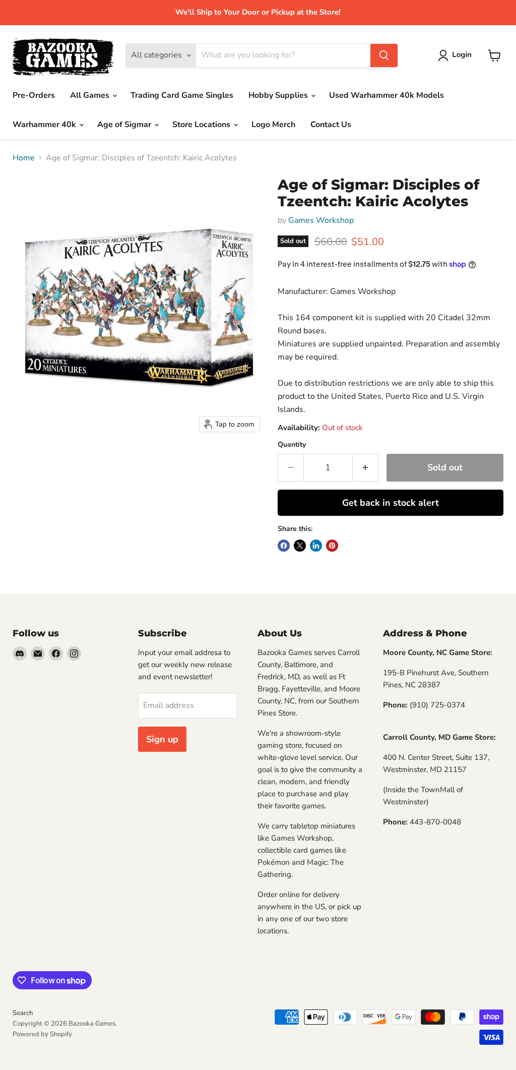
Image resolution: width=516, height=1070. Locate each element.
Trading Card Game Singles (182, 95)
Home (24, 157)
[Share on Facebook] (284, 546)
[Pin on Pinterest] (332, 546)
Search (23, 1013)
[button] (457, 55)
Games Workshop (321, 220)
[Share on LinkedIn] (316, 546)
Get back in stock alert (390, 503)
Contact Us (330, 124)
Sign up (162, 739)
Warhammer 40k (45, 124)
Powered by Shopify (42, 1034)
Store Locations (202, 124)
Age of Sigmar (125, 124)
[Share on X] (300, 546)
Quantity (292, 445)
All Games (90, 95)
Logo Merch (273, 124)
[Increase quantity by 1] (365, 468)
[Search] (384, 55)
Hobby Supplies (279, 95)
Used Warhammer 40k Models (386, 95)
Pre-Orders (34, 95)
